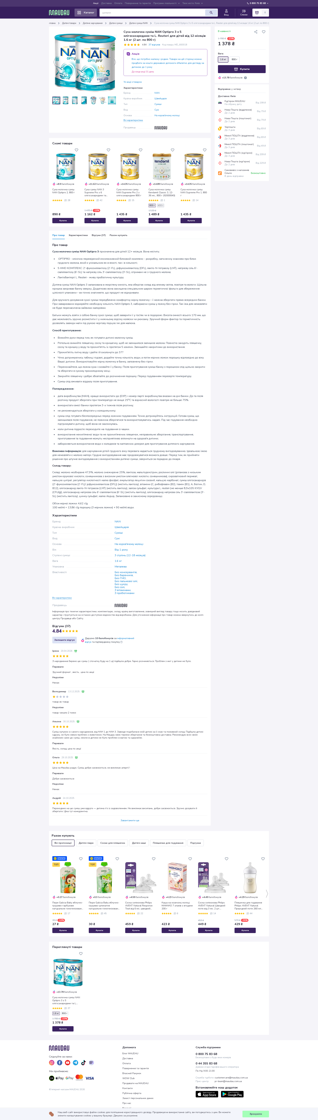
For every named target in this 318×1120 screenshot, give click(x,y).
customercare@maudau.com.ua (231, 1077)
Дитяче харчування (93, 23)
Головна (51, 23)
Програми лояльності (165, 3)
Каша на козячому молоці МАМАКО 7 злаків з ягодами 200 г (177, 905)
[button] (133, 120)
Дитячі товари (69, 23)
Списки (243, 14)
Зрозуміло (256, 1114)
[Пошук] (211, 12)
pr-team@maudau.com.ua (228, 1081)
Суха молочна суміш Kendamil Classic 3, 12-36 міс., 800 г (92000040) (162, 192)
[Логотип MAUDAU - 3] (85, 1048)
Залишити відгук (64, 640)
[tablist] (129, 236)
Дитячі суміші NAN (138, 23)
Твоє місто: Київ (191, 3)
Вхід (226, 14)
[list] (51, 1062)
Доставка (106, 3)
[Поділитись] (256, 32)
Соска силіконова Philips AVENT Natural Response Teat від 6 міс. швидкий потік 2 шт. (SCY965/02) (139, 905)
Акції (96, 3)
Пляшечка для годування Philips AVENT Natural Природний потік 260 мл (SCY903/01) (248, 905)
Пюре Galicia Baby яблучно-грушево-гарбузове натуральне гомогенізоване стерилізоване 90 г (67, 905)
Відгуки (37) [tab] (99, 235)
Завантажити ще (130, 820)
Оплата (118, 3)
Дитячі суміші (116, 23)
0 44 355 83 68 (206, 1063)
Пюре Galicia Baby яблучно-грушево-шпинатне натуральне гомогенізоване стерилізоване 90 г (104, 905)
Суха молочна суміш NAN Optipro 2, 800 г (63, 191)
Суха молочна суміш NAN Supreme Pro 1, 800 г (194, 192)
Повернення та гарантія (138, 3)
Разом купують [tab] (118, 235)
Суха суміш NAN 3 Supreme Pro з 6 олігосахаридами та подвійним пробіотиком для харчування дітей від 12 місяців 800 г (97, 192)
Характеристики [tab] (78, 235)
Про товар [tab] (58, 235)
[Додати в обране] (76, 150)
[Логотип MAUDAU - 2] (60, 12)
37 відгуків (154, 44)
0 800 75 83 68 (258, 3)
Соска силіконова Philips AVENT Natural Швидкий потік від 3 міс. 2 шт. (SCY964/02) (211, 905)
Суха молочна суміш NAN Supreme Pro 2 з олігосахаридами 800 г (128, 192)
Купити (63, 220)
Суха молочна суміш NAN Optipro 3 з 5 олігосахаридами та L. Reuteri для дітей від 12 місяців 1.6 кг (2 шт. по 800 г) (66, 1000)
